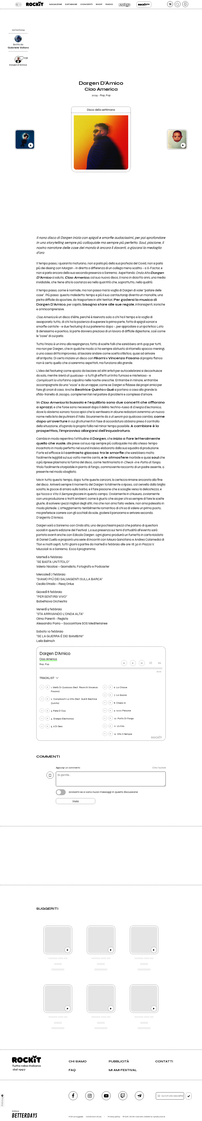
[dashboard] (185, 4)
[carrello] (170, 4)
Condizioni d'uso (93, 1116)
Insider (124, 4)
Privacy (2, 1101)
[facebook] (173, 13)
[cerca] (177, 4)
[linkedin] (173, 23)
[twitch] (122, 1095)
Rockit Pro (144, 4)
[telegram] (139, 1095)
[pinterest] (173, 33)
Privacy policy (114, 1116)
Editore (14, 1112)
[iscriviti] (189, 1096)
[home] (34, 4)
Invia (75, 801)
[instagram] (89, 1095)
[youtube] (106, 1095)
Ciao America (48, 659)
